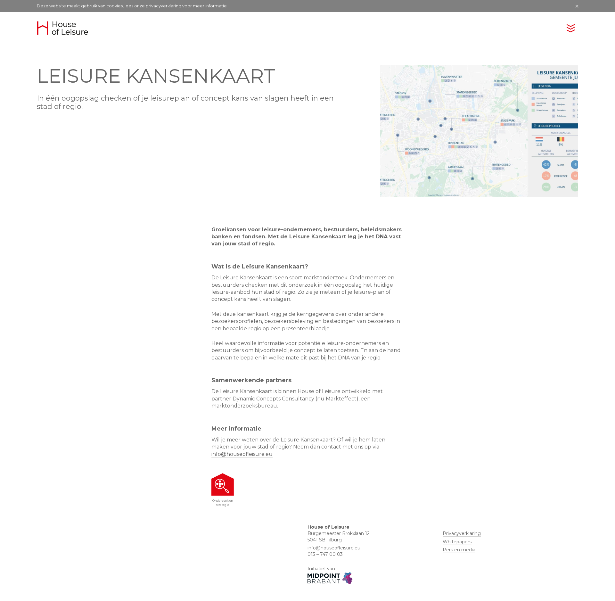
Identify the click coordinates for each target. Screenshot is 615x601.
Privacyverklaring (462, 533)
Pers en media (459, 550)
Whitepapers (457, 542)
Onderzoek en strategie (222, 502)
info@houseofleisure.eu (242, 454)
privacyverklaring (163, 6)
